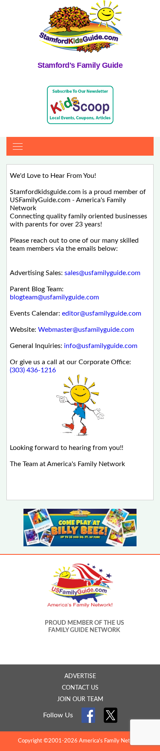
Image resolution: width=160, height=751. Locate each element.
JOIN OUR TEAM (80, 699)
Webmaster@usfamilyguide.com (86, 329)
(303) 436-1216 (33, 370)
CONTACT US (80, 688)
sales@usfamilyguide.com (102, 273)
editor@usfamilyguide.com (101, 313)
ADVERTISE (80, 676)
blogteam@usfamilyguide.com (54, 297)
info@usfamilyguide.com (100, 345)
